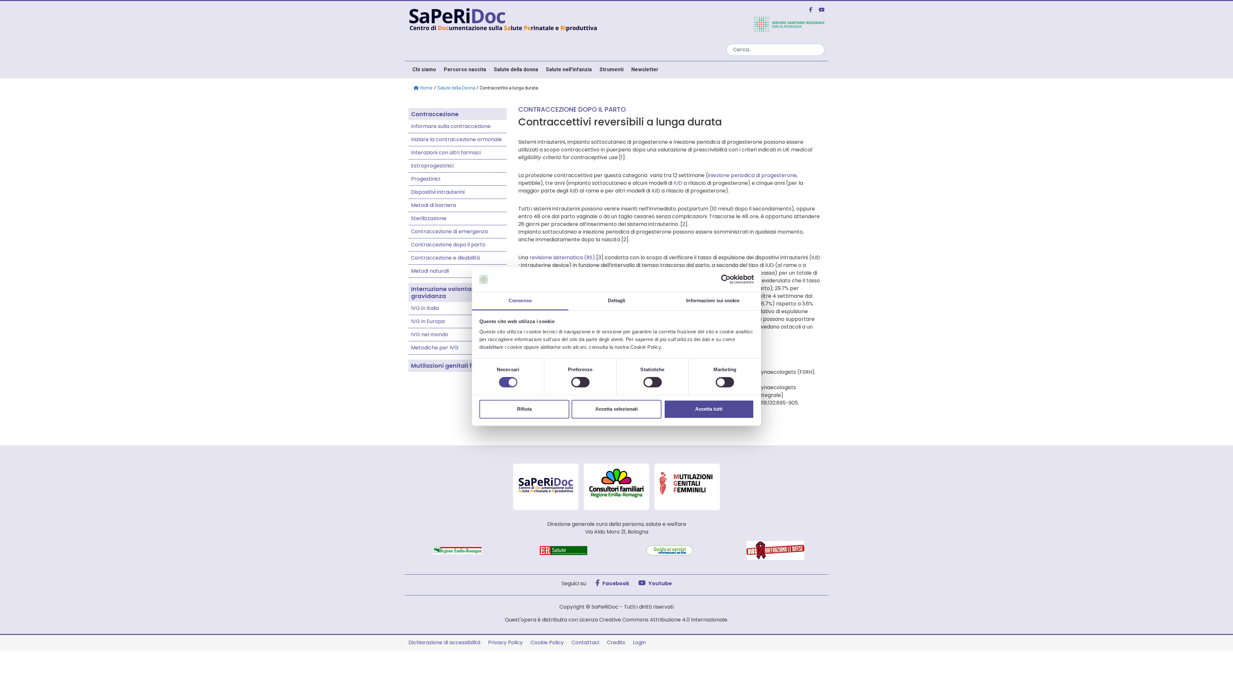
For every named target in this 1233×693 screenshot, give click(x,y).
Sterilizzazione (428, 218)
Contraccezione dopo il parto (448, 244)
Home (426, 87)
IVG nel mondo (429, 334)
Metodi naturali (430, 271)
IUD (678, 183)
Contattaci (585, 642)
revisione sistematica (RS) (562, 257)
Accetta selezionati (616, 409)
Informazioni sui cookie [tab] (712, 300)
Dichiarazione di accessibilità (444, 642)
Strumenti (611, 69)
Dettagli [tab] (616, 300)
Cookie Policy (547, 642)
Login (639, 642)
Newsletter (645, 69)
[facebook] (808, 9)
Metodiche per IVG (435, 347)
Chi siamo (424, 69)
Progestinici (425, 179)
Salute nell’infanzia (569, 69)
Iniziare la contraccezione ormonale (456, 139)
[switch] (580, 382)
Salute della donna (516, 69)
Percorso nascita (465, 69)
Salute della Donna (456, 87)
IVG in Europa (428, 321)
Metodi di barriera (433, 205)
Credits (616, 642)
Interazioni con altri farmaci (446, 152)
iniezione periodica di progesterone (752, 175)
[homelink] (563, 19)
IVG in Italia (425, 308)
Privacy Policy (505, 642)
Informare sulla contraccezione (451, 126)
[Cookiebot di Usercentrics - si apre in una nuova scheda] (726, 279)
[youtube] (819, 9)
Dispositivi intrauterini (438, 192)
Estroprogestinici (432, 165)
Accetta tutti (708, 409)
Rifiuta (524, 409)
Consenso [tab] (520, 300)
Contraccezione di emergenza (449, 231)
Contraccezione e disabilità (445, 257)
